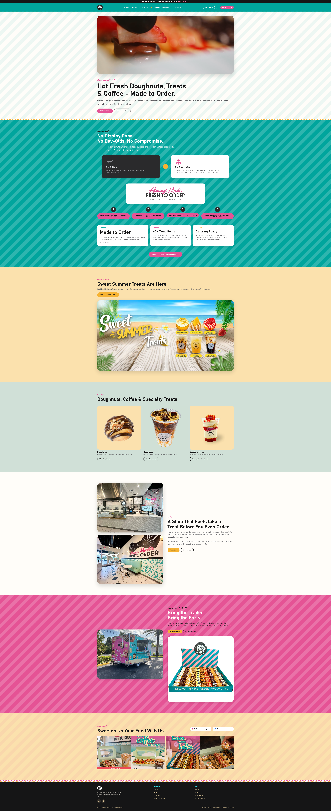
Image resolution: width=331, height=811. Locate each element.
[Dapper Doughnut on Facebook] (99, 801)
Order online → (183, 1)
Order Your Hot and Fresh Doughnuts (165, 254)
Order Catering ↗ (191, 632)
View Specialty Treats (199, 459)
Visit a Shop (173, 550)
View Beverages (151, 459)
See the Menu (187, 550)
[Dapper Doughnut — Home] (100, 7)
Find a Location (122, 111)
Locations (157, 795)
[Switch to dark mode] (217, 7)
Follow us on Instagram (201, 729)
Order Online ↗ (200, 798)
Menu (155, 792)
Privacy (204, 807)
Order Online (227, 7)
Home (156, 789)
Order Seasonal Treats (108, 295)
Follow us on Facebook (224, 729)
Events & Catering (159, 798)
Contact (197, 792)
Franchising (208, 7)
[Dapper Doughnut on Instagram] (103, 801)
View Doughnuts (104, 459)
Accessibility (216, 807)
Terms (209, 807)
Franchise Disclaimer (228, 807)
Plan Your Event (175, 631)
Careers (197, 789)
